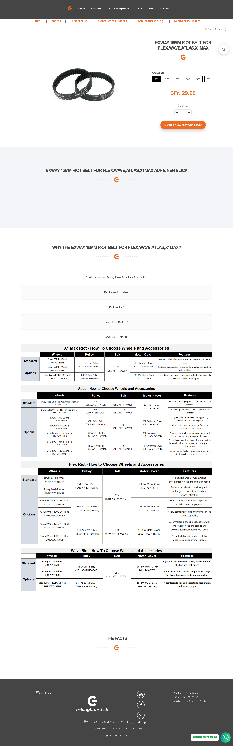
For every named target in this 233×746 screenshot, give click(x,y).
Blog (151, 8)
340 (188, 78)
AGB (140, 728)
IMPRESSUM (100, 728)
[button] (224, 50)
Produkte (96, 8)
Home (81, 8)
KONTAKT (131, 728)
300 (177, 78)
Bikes (36, 21)
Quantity (183, 105)
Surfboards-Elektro (187, 21)
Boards (56, 21)
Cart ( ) (216, 29)
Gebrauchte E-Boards (112, 21)
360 (198, 78)
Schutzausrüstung (150, 21)
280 (167, 78)
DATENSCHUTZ (116, 728)
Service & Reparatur (118, 8)
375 (209, 78)
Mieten (139, 8)
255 (157, 78)
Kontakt (164, 8)
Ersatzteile (79, 21)
